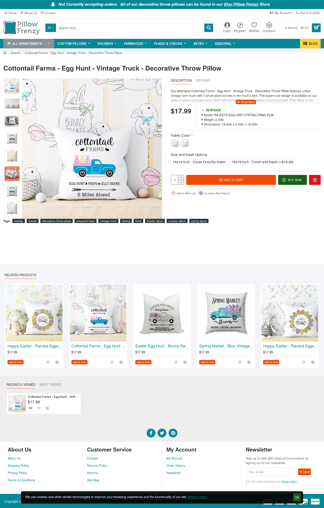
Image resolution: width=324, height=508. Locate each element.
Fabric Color (180, 135)
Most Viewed (50, 385)
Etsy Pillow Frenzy (241, 4)
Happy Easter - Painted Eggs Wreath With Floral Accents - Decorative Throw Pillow (35, 345)
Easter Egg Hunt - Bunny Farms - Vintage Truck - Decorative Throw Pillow (162, 345)
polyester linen (85, 221)
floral (138, 221)
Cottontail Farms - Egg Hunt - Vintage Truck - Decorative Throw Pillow (99, 345)
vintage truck (108, 221)
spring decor (199, 221)
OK (297, 497)
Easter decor (155, 221)
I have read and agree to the (273, 481)
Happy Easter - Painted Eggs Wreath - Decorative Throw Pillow (290, 345)
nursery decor (177, 221)
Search (15, 53)
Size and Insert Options (189, 154)
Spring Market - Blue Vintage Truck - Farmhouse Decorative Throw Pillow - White (226, 345)
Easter (32, 221)
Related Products (20, 275)
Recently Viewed (21, 385)
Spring (126, 221)
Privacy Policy (197, 497)
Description (181, 80)
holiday (18, 221)
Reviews (203, 80)
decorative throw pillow (56, 221)
